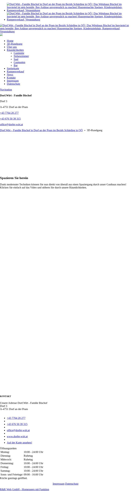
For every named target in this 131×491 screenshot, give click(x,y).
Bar (16, 65)
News (10, 74)
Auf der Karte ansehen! (19, 442)
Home (10, 40)
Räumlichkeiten (15, 50)
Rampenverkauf (15, 71)
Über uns (12, 46)
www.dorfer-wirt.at (17, 436)
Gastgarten (19, 62)
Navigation (6, 89)
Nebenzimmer (21, 56)
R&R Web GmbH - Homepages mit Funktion (24, 489)
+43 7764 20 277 (9, 112)
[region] (65, 152)
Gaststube (19, 53)
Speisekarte (13, 68)
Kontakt (11, 77)
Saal (16, 59)
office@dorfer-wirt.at (11, 124)
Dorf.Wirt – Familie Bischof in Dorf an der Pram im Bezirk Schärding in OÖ (41, 130)
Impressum (13, 80)
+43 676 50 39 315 (10, 118)
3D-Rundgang (14, 43)
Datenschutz (13, 83)
